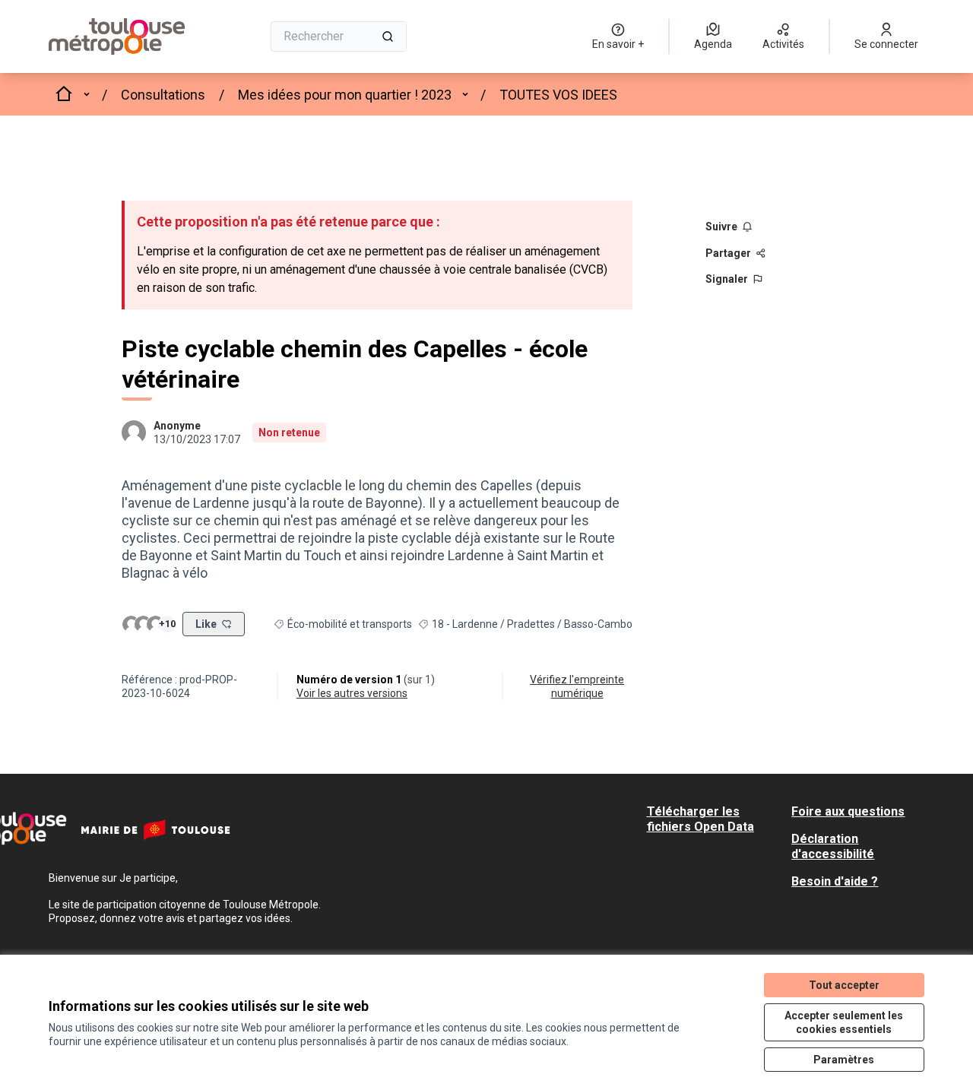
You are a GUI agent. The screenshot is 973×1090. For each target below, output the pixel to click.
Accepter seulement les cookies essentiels (843, 1022)
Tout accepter (844, 985)
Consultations (163, 95)
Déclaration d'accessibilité (832, 846)
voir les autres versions (351, 693)
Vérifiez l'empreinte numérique (577, 686)
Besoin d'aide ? (834, 881)
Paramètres (843, 1060)
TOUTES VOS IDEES (558, 95)
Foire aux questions (848, 811)
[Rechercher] (388, 36)
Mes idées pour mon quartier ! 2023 (345, 95)
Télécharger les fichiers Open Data (700, 819)
